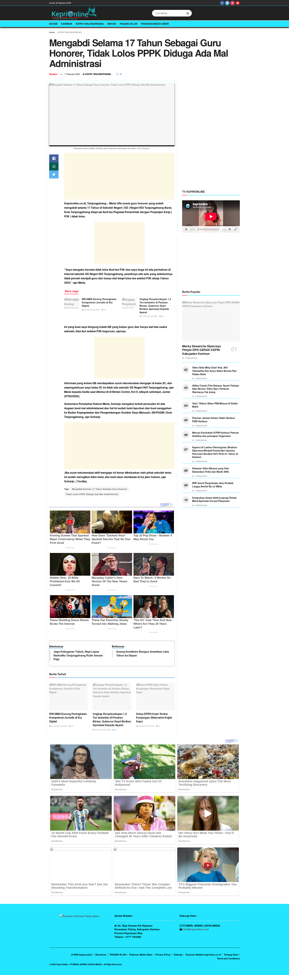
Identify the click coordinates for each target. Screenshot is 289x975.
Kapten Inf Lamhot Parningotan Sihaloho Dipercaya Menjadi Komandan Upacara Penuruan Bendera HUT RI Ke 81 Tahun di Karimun (215, 452)
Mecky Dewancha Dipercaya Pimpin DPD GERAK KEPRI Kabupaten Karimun (201, 350)
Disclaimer (100, 954)
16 (162, 316)
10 (104, 309)
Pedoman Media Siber (155, 23)
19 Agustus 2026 (149, 316)
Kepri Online (62, 964)
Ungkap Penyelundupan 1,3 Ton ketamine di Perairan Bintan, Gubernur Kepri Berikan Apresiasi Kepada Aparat (155, 305)
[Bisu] (229, 229)
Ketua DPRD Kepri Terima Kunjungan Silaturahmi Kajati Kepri (154, 717)
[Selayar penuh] (235, 229)
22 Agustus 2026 (91, 309)
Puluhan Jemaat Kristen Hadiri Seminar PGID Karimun (213, 419)
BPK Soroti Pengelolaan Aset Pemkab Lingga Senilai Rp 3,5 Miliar (212, 484)
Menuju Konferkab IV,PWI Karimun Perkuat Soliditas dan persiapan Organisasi (215, 434)
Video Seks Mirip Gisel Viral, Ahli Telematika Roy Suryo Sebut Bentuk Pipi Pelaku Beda (214, 371)
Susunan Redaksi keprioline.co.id (203, 954)
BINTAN (111, 23)
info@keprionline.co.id (196, 929)
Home (52, 32)
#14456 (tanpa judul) (81, 954)
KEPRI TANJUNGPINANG (90, 23)
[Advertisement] (119, 176)
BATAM (53, 23)
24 (159, 726)
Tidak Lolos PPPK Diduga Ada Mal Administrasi (92, 494)
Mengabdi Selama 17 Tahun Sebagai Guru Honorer (99, 489)
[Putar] (186, 229)
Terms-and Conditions (228, 958)
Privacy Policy (163, 954)
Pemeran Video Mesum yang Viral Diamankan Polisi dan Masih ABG (210, 470)
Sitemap (178, 954)
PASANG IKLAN (128, 23)
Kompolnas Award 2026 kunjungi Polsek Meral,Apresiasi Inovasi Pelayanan (214, 499)
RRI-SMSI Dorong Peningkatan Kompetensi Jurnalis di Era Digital (99, 302)
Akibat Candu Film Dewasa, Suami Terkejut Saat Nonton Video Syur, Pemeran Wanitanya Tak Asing (215, 389)
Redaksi (53, 74)
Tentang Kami (231, 954)
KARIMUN (66, 23)
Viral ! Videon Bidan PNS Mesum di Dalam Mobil (215, 405)
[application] (211, 216)
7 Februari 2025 (72, 74)
